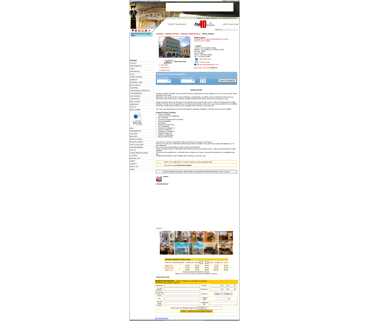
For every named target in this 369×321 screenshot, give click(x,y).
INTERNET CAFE (136, 82)
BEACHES (133, 136)
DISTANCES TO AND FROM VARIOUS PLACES (211, 39)
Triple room (169, 270)
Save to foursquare (161, 318)
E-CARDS (206, 18)
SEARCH (133, 164)
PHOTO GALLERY (136, 145)
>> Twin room (163, 65)
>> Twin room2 (164, 67)
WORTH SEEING (136, 139)
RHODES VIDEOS (136, 142)
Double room (169, 268)
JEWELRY (133, 80)
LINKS (132, 169)
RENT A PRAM (135, 110)
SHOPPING (134, 88)
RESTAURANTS (136, 66)
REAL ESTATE (135, 101)
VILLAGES (134, 134)
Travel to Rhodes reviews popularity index (197, 162)
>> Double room (164, 70)
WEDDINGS (134, 104)
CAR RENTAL (135, 71)
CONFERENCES (136, 93)
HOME (199, 18)
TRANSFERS (135, 99)
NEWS (132, 161)
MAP (131, 128)
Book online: (198, 68)
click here (184, 273)
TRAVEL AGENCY (136, 77)
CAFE (132, 69)
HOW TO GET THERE (202, 41)
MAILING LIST (216, 18)
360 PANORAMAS (136, 147)
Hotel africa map (205, 59)
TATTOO (133, 107)
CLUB (132, 74)
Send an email (204, 62)
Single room (169, 265)
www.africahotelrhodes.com (209, 65)
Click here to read (178, 165)
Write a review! (224, 171)
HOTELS (133, 63)
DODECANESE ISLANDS (139, 153)
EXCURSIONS (135, 96)
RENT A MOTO (135, 85)
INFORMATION (135, 131)
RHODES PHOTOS (230, 18)
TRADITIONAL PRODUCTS (140, 90)
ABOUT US (134, 166)
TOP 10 (132, 150)
